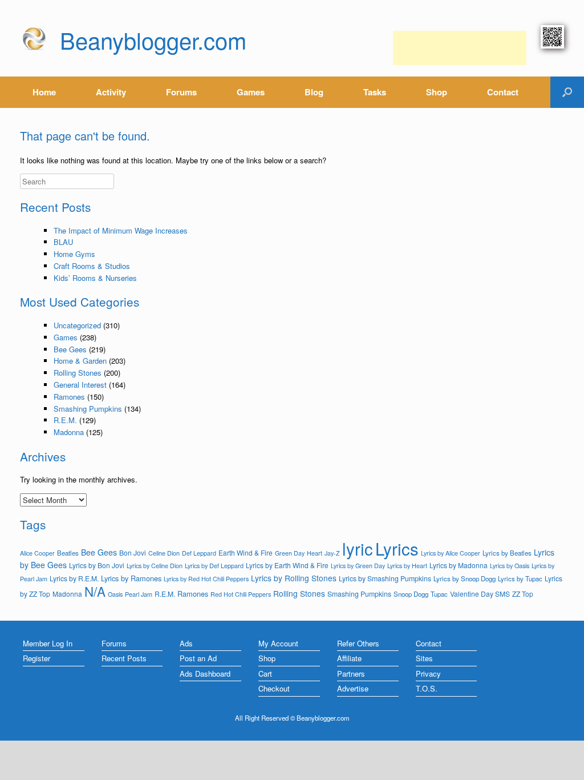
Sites (424, 658)
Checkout (274, 688)
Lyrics (397, 548)
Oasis (115, 594)
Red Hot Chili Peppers (240, 594)
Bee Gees (70, 349)
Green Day (290, 553)
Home (44, 92)
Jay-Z (332, 553)
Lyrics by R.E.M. (74, 578)
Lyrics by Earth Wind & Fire (287, 565)
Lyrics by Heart (407, 565)
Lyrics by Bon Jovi (96, 565)
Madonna (69, 432)
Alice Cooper (37, 553)
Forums (181, 92)
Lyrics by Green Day (358, 565)
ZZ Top (522, 593)
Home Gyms (74, 253)
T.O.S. (426, 688)
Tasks (374, 92)
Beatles (68, 552)
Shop (436, 92)
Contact (502, 92)
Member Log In (47, 643)
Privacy (428, 673)
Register (36, 658)
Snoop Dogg (411, 593)
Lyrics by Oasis (509, 565)
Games (251, 92)
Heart (314, 552)
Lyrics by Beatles (507, 552)
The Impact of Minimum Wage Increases (121, 230)
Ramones (69, 396)
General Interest (80, 384)
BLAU (63, 241)
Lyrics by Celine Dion (154, 565)
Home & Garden (80, 360)
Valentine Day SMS (480, 593)
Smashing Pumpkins (88, 408)
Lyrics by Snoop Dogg (464, 578)
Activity (111, 92)
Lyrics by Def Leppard (214, 565)
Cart (265, 673)
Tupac (439, 593)
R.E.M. (65, 420)
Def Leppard (199, 552)
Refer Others (358, 643)
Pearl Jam (138, 593)
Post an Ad (198, 658)
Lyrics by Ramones (131, 578)
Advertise (352, 688)
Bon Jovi (132, 552)
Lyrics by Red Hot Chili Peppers (206, 578)
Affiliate (349, 658)
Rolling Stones (78, 372)
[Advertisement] (459, 48)
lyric (357, 548)
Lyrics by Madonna (458, 565)
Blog (314, 92)
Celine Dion (164, 552)
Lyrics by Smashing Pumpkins (385, 578)
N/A (95, 591)
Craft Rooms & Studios (92, 265)
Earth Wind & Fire (245, 552)
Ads (186, 643)
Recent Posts (124, 658)
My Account (278, 643)
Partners (351, 673)
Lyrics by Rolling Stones (293, 578)
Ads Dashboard (205, 673)
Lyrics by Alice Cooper (450, 553)
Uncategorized (77, 325)
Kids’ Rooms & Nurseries (95, 277)
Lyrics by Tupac (520, 578)
